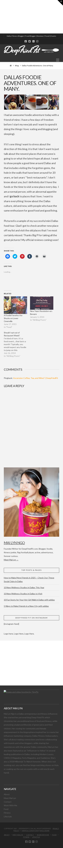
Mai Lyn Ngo (14, 542)
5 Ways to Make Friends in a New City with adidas (26, 606)
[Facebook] (26, 41)
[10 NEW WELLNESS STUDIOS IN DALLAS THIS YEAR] (0, 16)
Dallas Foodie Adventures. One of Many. (37, 65)
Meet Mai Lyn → (11, 559)
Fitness (7, 812)
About (7, 794)
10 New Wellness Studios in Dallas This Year (24, 587)
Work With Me (10, 805)
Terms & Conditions (30, 830)
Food (6, 809)
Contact (7, 801)
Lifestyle (8, 816)
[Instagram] (37, 41)
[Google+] (33, 41)
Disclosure (44, 830)
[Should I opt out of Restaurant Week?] (17, 344)
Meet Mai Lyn (10, 798)
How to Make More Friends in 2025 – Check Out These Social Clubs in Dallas (29, 579)
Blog (17, 65)
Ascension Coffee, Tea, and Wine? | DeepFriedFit (35, 378)
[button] (57, 60)
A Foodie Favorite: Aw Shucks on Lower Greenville (13, 318)
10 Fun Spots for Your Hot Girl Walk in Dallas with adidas (29, 600)
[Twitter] (29, 41)
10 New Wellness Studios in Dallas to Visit (23, 593)
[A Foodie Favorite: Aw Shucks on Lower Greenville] (15, 305)
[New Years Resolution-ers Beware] (41, 303)
